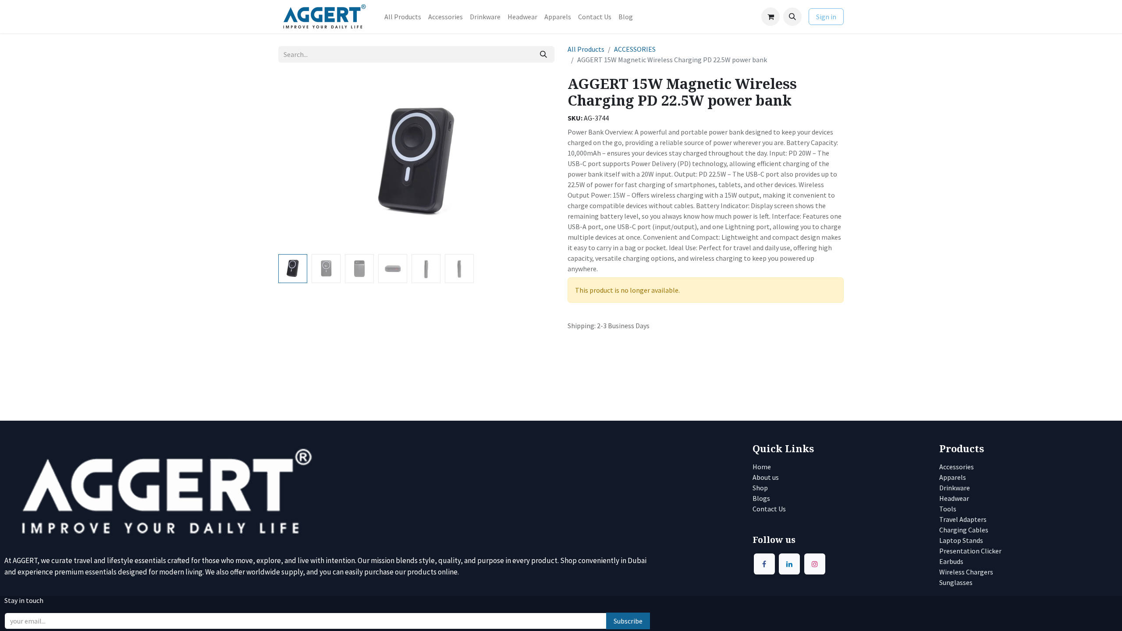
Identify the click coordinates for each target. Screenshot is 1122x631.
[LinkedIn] (789, 563)
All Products (586, 49)
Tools (947, 508)
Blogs (761, 498)
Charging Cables (963, 529)
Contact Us (770, 508)
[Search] (543, 54)
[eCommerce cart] (770, 16)
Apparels (952, 477)
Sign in (826, 16)
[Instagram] (814, 563)
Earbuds (951, 561)
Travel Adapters (963, 519)
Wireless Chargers (966, 571)
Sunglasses (956, 582)
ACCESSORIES (635, 49)
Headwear (954, 498)
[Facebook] (764, 563)
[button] (792, 16)
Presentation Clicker (970, 550)
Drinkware (954, 487)
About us (766, 477)
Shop (760, 487)
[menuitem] (403, 16)
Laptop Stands (961, 540)
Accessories (956, 466)
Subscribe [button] (628, 621)
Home (762, 466)
